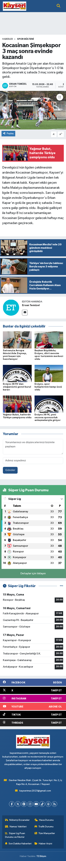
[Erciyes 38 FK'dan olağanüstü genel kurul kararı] (17, 373)
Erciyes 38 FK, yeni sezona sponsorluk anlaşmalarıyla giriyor (48, 417)
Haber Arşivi (45, 843)
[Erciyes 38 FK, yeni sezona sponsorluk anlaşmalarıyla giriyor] (49, 404)
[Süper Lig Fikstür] (61, 586)
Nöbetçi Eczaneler (19, 820)
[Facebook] (12, 804)
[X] (18, 804)
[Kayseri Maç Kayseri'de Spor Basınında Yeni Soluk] (14, 6)
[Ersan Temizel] (11, 307)
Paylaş (10, 133)
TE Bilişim (41, 856)
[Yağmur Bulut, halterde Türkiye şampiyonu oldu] (17, 404)
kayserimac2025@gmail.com (35, 790)
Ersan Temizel (31, 305)
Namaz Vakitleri (18, 826)
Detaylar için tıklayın (33, 573)
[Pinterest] (24, 804)
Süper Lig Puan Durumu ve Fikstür (15, 835)
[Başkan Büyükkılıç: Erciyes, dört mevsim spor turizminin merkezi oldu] (49, 339)
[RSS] (54, 804)
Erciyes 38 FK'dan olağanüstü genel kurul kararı (17, 387)
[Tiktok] (42, 804)
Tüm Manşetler (46, 833)
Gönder (10, 470)
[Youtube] (36, 804)
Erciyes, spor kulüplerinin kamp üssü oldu (48, 387)
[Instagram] (30, 804)
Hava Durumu (46, 820)
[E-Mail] (25, 312)
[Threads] (48, 804)
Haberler (7, 39)
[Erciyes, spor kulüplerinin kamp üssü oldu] (49, 373)
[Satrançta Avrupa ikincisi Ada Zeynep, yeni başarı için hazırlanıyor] (17, 339)
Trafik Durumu (45, 826)
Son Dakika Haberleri (20, 843)
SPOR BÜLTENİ (25, 39)
